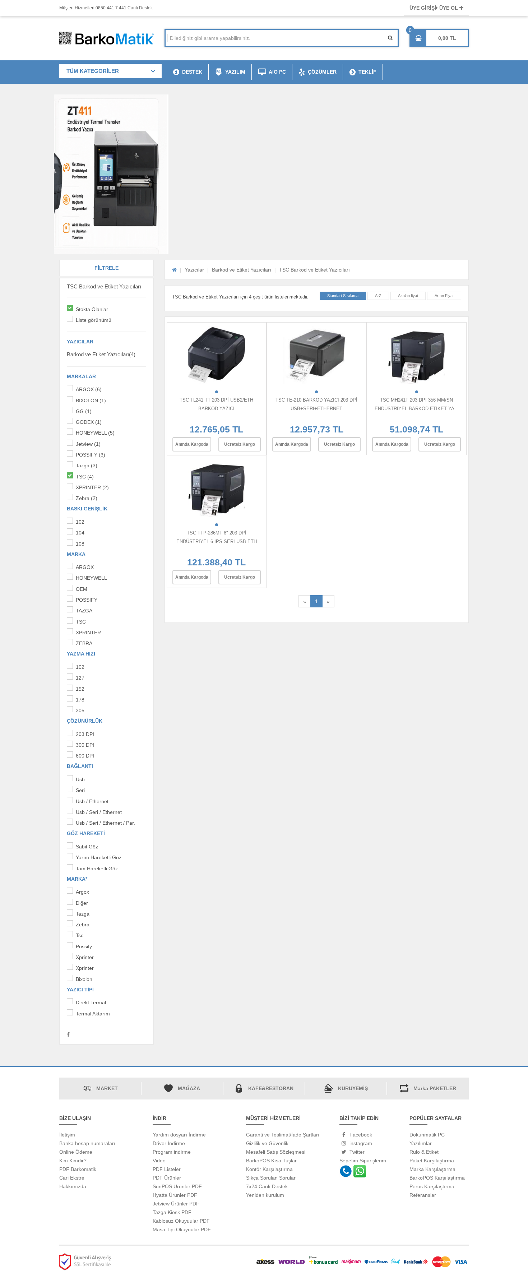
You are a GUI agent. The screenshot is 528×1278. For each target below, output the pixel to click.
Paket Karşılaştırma (431, 1160)
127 (80, 678)
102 (80, 522)
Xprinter (85, 957)
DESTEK (192, 72)
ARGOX (85, 567)
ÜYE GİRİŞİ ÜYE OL (434, 8)
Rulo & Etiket (424, 1152)
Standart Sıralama (342, 295)
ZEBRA (84, 643)
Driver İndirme (169, 1143)
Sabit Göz (87, 846)
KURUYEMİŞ (353, 1088)
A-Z (378, 295)
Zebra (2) (86, 498)
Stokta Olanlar (92, 309)
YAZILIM (235, 72)
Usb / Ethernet (92, 801)
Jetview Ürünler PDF (176, 1204)
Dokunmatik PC (427, 1135)
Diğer (82, 903)
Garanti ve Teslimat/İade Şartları (282, 1135)
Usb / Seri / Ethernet (99, 812)
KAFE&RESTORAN (270, 1088)
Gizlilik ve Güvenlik (267, 1143)
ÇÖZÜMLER (322, 72)
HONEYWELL (91, 578)
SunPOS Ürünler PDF (177, 1186)
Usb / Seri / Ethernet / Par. (105, 823)
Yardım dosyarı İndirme (179, 1135)
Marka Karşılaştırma (432, 1169)
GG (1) (84, 411)
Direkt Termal (91, 1002)
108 (80, 544)
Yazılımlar (420, 1143)
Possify (84, 946)
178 (80, 700)
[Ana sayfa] (174, 270)
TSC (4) (85, 477)
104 (80, 533)
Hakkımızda (72, 1186)
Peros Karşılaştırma (431, 1186)
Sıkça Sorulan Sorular (271, 1178)
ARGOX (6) (89, 389)
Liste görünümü (93, 320)
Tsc (79, 935)
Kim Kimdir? (73, 1160)
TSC (81, 622)
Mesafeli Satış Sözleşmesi (275, 1152)
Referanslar (422, 1195)
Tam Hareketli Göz (97, 868)
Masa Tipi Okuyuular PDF (182, 1229)
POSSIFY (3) (90, 455)
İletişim (67, 1135)
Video (159, 1160)
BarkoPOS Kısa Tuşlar (271, 1160)
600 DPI (85, 756)
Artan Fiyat (444, 295)
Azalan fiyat (408, 295)
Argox (82, 892)
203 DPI (85, 734)
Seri (80, 790)
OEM (81, 589)
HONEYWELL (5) (95, 433)
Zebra (82, 924)
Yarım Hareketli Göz (98, 857)
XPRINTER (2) (92, 487)
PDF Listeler (167, 1169)
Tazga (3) (86, 465)
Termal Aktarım (93, 1014)
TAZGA (84, 610)
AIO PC (277, 72)
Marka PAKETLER (434, 1088)
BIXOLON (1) (91, 400)
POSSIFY (86, 600)
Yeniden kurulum (265, 1195)
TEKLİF (367, 72)
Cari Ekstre (71, 1178)
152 (80, 689)
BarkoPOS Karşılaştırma (437, 1178)
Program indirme (172, 1152)
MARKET (107, 1088)
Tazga (82, 914)
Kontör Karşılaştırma (269, 1169)
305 (80, 710)
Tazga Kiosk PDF (172, 1212)
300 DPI (85, 745)
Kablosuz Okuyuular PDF (181, 1221)
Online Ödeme (75, 1152)
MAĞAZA (189, 1088)
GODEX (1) (89, 422)
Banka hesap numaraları (87, 1143)
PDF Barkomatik (77, 1169)
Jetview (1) (88, 444)
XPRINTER (88, 632)
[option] (264, 98)
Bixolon (84, 979)
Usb (80, 779)
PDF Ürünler (167, 1178)
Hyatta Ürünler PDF (175, 1195)
